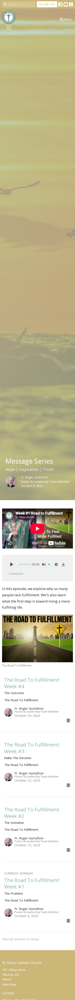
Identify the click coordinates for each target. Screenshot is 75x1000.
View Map (9, 984)
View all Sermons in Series (20, 939)
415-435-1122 (47, 4)
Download (16, 573)
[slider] (23, 564)
